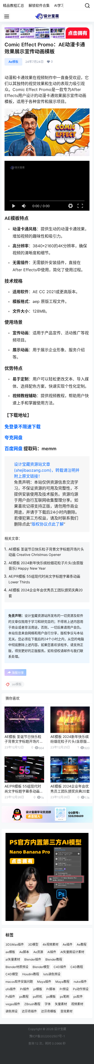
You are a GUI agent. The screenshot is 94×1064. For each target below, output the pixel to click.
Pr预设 (64, 989)
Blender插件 (32, 959)
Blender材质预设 (17, 967)
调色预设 (12, 1011)
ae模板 (10, 952)
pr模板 (37, 989)
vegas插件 (13, 1004)
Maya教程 (62, 981)
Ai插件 (51, 952)
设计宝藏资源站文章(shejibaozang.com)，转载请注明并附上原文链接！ (46, 470)
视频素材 (77, 1004)
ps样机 (37, 996)
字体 (48, 1004)
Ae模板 (13, 62)
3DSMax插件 (15, 944)
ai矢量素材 (13, 959)
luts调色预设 (51, 974)
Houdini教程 (30, 974)
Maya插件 (44, 981)
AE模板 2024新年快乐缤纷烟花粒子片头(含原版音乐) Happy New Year (69, 741)
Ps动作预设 (80, 989)
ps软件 (78, 996)
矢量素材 (61, 1004)
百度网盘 (14, 448)
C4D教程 (76, 967)
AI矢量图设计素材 (72, 952)
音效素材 (66, 1011)
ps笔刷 (64, 996)
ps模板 (51, 996)
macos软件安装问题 (19, 981)
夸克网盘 (14, 437)
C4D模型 (12, 974)
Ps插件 (10, 996)
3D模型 (33, 944)
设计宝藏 (59, 1029)
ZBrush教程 (32, 1004)
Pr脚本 (50, 989)
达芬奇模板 (48, 1011)
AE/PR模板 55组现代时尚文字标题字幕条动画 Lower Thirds (23, 791)
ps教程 (24, 996)
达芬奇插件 (29, 1011)
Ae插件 (67, 944)
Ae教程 (81, 944)
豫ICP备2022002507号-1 (47, 1036)
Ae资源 (38, 952)
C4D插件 (60, 967)
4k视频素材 (50, 944)
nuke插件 (80, 981)
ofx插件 (11, 989)
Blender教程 (53, 959)
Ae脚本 (24, 952)
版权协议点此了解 (48, 524)
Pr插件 (24, 989)
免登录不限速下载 (23, 426)
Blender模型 (41, 967)
